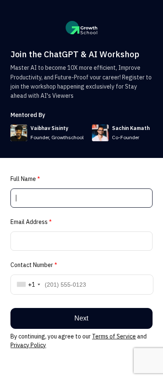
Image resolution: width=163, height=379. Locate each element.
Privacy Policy (28, 345)
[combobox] (27, 284)
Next (81, 318)
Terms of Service (114, 336)
